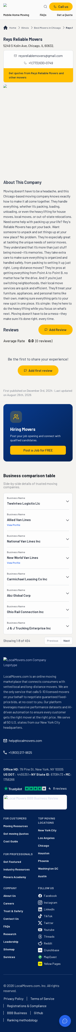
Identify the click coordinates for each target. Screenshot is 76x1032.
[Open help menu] (65, 1021)
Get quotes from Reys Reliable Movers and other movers (36, 75)
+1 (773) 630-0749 (40, 63)
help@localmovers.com (25, 740)
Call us (63, 6)
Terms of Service (42, 999)
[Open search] (45, 6)
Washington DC (48, 868)
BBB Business (17, 1013)
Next (67, 640)
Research (9, 934)
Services (9, 957)
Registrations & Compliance (26, 1006)
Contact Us (11, 918)
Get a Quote (65, 15)
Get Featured (10, 861)
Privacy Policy (13, 999)
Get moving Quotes (10, 833)
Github (38, 1013)
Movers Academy (10, 877)
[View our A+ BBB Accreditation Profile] (35, 802)
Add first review (40, 370)
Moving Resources (10, 826)
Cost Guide (10, 841)
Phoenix (43, 861)
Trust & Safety (13, 911)
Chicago (43, 845)
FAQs (43, 15)
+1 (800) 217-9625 (20, 752)
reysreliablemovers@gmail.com (41, 56)
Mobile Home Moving (16, 15)
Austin (42, 876)
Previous (52, 640)
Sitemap (9, 949)
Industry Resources (10, 869)
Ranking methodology (22, 1020)
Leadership (10, 941)
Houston (43, 853)
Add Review (57, 330)
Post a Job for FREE (38, 450)
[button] (38, 501)
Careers (8, 903)
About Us (9, 895)
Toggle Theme (10, 1029)
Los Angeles (46, 838)
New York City (47, 830)
